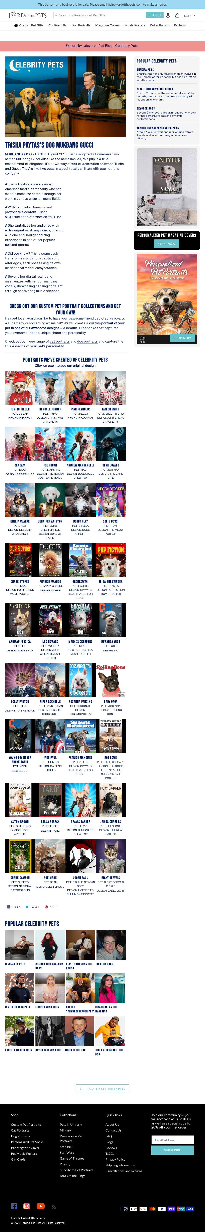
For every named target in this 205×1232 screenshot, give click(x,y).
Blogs (109, 1142)
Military (65, 1130)
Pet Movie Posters (24, 1153)
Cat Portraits (20, 1130)
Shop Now (167, 243)
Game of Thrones (72, 1158)
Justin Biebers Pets (18, 1007)
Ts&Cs (110, 1153)
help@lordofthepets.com (32, 1218)
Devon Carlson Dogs (48, 1050)
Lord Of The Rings (72, 1176)
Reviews (111, 1148)
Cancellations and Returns (124, 1171)
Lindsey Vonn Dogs (47, 1007)
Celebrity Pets (126, 45)
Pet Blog (105, 45)
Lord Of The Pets (31, 1222)
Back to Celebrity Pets (106, 1088)
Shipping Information (120, 1165)
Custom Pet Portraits (26, 1124)
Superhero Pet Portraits (76, 1170)
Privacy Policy (115, 1159)
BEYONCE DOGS (146, 109)
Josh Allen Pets (15, 964)
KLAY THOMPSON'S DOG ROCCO (155, 89)
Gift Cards (18, 1159)
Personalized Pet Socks (27, 1142)
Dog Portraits (20, 1136)
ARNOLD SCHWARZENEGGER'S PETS (158, 128)
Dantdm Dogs (104, 964)
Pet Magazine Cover (25, 1148)
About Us (112, 1124)
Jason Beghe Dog (75, 1050)
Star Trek (66, 1147)
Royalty (65, 1164)
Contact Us (114, 1130)
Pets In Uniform (71, 1124)
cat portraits (60, 341)
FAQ (109, 1136)
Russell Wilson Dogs (18, 1050)
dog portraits (87, 341)
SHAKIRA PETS (145, 70)
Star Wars (67, 1152)
